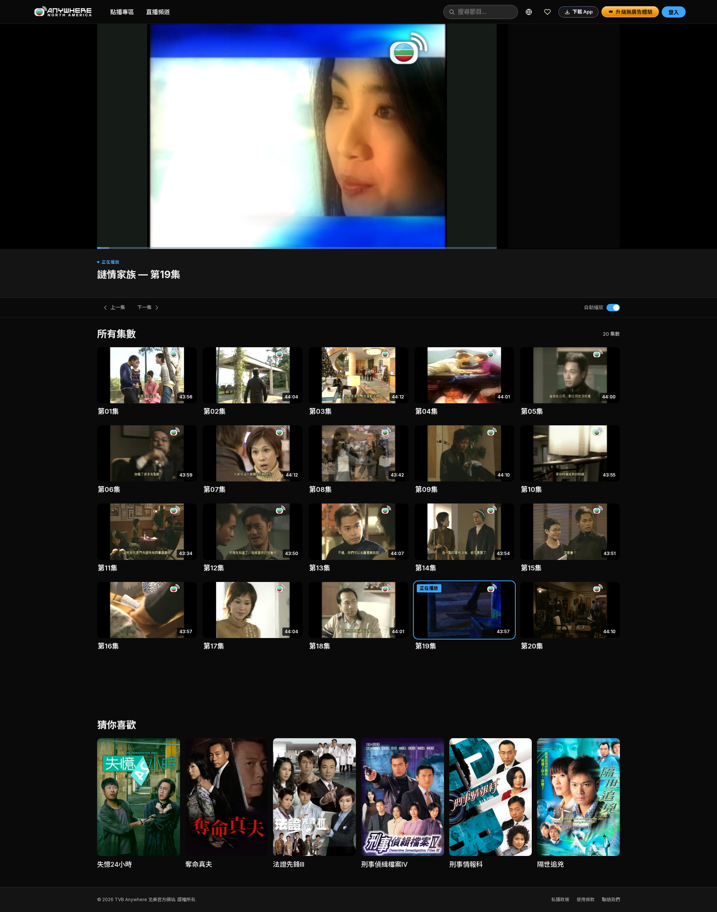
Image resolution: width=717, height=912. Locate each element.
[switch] (613, 307)
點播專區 (122, 12)
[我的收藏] (547, 12)
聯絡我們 (611, 899)
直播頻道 (158, 12)
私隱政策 (560, 899)
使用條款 (586, 899)
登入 (673, 12)
